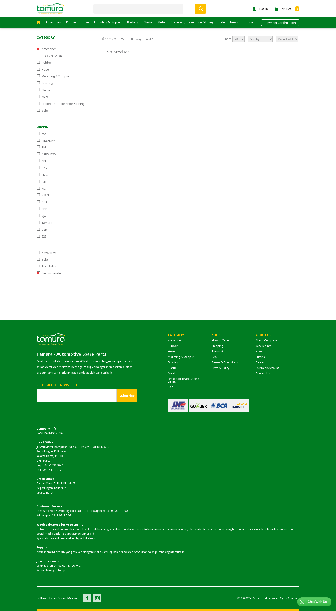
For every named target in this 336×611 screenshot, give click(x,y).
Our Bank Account (267, 368)
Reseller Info (264, 346)
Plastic (148, 22)
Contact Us (263, 373)
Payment (217, 351)
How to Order (221, 340)
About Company (266, 340)
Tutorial (248, 22)
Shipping (217, 346)
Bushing (132, 22)
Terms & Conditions (225, 362)
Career (260, 362)
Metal (161, 22)
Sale (222, 22)
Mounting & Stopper (108, 22)
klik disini (89, 538)
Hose (85, 22)
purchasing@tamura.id (79, 534)
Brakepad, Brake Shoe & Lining (192, 22)
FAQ (214, 357)
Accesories (53, 22)
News (234, 22)
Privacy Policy (220, 368)
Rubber (71, 22)
